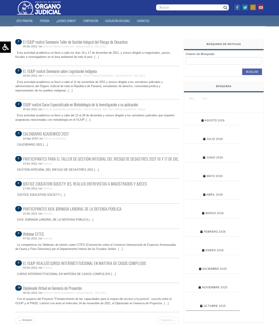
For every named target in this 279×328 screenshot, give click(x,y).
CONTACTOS (143, 21)
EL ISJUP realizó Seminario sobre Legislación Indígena (60, 71)
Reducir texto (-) (16, 60)
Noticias (48, 46)
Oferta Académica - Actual (68, 46)
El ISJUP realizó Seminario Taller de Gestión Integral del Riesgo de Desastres (75, 42)
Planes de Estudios (55, 138)
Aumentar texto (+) (18, 53)
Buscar (252, 72)
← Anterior (25, 320)
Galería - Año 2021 (95, 46)
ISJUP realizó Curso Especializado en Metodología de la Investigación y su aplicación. (80, 104)
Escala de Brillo (15, 72)
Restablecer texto (17, 66)
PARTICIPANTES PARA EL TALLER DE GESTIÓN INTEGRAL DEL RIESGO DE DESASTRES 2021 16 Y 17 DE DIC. (101, 159)
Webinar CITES (33, 234)
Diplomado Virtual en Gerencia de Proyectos (52, 288)
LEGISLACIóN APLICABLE (117, 21)
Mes (192, 98)
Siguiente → (168, 320)
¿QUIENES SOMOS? (66, 21)
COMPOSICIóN (90, 21)
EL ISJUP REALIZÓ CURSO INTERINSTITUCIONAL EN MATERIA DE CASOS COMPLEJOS (84, 263)
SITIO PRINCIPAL (24, 21)
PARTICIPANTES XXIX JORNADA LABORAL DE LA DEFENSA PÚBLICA (72, 209)
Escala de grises (16, 79)
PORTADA (44, 21)
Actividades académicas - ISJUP (72, 75)
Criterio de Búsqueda (200, 54)
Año (204, 98)
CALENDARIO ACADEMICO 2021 (46, 134)
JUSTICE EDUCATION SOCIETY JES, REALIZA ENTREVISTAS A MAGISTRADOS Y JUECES (85, 183)
